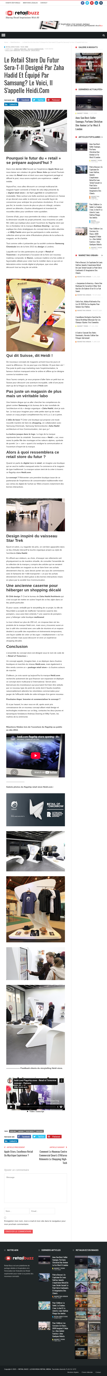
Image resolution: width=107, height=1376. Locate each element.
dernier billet (21, 169)
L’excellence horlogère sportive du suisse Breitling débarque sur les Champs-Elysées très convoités (88, 320)
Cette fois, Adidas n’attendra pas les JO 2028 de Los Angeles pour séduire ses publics (88, 304)
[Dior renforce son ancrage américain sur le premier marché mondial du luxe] (94, 1301)
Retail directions (13, 47)
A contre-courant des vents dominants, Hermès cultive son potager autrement (87, 335)
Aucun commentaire (35, 49)
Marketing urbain (95, 197)
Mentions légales (30, 3)
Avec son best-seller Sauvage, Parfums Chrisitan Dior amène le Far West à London (89, 123)
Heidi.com (43, 386)
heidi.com (9, 50)
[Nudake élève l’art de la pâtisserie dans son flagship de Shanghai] (81, 1352)
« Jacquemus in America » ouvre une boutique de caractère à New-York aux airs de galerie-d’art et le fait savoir (89, 287)
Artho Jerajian (20, 49)
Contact (43, 3)
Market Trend (82, 113)
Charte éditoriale (13, 3)
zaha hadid (35, 50)
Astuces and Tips (90, 74)
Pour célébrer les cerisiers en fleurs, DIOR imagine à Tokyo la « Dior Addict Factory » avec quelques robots (96, 236)
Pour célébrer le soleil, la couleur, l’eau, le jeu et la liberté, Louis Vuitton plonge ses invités (95, 211)
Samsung (16, 50)
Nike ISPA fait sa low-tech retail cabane (89, 67)
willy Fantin (25, 50)
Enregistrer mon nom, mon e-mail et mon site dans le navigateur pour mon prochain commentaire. (35, 1222)
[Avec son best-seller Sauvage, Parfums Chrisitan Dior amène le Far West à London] (89, 103)
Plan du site (71, 1369)
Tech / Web (24, 47)
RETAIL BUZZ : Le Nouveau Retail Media (34, 1369)
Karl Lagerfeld (36, 193)
